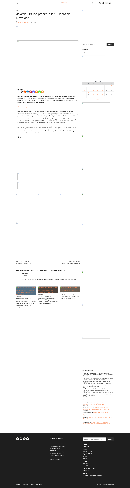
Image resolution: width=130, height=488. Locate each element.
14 (102, 90)
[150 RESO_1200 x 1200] (93, 56)
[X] (22, 92)
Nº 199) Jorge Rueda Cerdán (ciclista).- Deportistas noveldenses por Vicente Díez (97, 403)
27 (97, 94)
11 (88, 90)
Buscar (110, 44)
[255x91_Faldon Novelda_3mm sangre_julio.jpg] (48, 223)
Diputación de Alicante (55, 453)
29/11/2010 (25, 275)
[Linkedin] (27, 92)
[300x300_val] (93, 169)
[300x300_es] (48, 194)
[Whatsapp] (39, 92)
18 (88, 92)
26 (93, 94)
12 (93, 90)
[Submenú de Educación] (89, 446)
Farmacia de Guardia (55, 448)
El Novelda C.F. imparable (23, 263)
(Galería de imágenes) (23, 107)
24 (84, 94)
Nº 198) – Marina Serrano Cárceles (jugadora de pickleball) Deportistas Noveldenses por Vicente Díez (96, 424)
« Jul (97, 99)
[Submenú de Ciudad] (87, 473)
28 (102, 94)
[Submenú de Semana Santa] (91, 451)
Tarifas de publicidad (55, 459)
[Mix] (36, 92)
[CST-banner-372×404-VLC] (26, 194)
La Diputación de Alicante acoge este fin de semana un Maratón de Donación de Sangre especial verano (97, 389)
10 (84, 90)
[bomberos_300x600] (93, 224)
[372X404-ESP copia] (96, 103)
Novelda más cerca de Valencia (71, 263)
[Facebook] (19, 92)
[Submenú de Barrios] (87, 458)
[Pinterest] (30, 92)
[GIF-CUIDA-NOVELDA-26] (96, 338)
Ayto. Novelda (53, 450)
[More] (42, 92)
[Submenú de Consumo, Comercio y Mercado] (101, 475)
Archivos (85, 49)
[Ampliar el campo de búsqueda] (92, 3)
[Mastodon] (33, 92)
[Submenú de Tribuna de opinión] (94, 468)
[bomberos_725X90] (43, 27)
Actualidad (18, 296)
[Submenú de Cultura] (87, 456)
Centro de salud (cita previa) (57, 452)
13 (97, 90)
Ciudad (18, 10)
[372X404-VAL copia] (70, 194)
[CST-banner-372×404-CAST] (96, 11)
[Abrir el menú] (17, 3)
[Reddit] (24, 92)
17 (84, 92)
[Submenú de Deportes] (88, 463)
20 (97, 92)
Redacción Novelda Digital (22, 22)
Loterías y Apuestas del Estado (57, 455)
